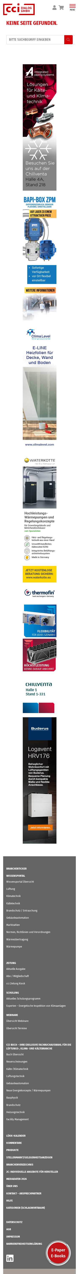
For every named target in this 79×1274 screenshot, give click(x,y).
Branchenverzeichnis (19, 1164)
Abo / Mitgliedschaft (17, 976)
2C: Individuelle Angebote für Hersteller (32, 1171)
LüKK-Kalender (15, 1135)
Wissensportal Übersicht (20, 881)
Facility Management (17, 1119)
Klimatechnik (13, 896)
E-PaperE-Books (58, 1252)
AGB (8, 1229)
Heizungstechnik (15, 1112)
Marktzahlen (13, 924)
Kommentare (14, 1142)
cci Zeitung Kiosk (15, 983)
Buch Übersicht (15, 1054)
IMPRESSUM (13, 1236)
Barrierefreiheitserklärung (24, 1243)
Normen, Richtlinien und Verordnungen (28, 932)
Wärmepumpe (14, 946)
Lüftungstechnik (15, 1076)
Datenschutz (14, 1222)
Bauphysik (12, 1097)
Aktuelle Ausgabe (15, 968)
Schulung (12, 992)
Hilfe (9, 1200)
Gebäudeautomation (17, 917)
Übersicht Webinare (17, 1020)
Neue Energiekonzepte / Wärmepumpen (28, 1090)
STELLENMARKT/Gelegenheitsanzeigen (29, 1157)
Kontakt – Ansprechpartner (23, 1193)
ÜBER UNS (12, 1186)
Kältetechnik (13, 903)
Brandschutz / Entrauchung (21, 910)
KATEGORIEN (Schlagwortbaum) (25, 1207)
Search (68, 39)
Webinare (12, 1015)
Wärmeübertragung (17, 939)
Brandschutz (13, 1105)
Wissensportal (15, 875)
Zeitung (11, 963)
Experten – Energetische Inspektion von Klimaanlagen (36, 1005)
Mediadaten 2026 (16, 1178)
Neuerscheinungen (16, 1061)
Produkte (12, 1150)
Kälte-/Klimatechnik (17, 1069)
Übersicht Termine (16, 1028)
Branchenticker (16, 868)
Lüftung (10, 888)
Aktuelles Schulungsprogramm (23, 998)
